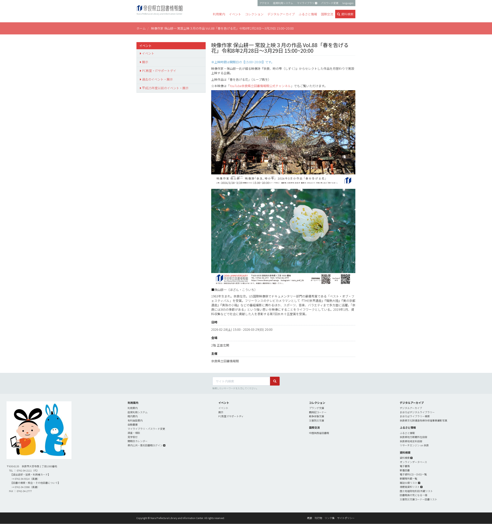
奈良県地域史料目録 (411, 441)
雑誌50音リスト (408, 483)
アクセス (264, 3)
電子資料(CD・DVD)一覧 (413, 474)
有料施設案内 (135, 420)
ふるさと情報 (407, 433)
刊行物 (318, 518)
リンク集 (330, 518)
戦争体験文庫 (316, 416)
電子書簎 (405, 466)
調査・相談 (134, 433)
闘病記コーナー (318, 412)
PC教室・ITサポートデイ (159, 70)
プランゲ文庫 (316, 408)
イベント (148, 53)
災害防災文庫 (316, 420)
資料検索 (405, 458)
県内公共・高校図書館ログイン (145, 445)
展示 (145, 62)
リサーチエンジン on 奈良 (414, 445)
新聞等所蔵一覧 (408, 478)
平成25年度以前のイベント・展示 (165, 88)
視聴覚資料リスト (410, 487)
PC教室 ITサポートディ (231, 416)
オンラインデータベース (413, 462)
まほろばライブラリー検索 (415, 416)
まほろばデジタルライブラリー (417, 412)
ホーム (141, 28)
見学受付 (133, 437)
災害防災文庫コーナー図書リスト (418, 499)
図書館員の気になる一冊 (413, 495)
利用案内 (133, 408)
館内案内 (133, 416)
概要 (309, 518)
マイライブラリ (305, 3)
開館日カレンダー (138, 441)
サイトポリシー (346, 518)
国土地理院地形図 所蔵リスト (416, 491)
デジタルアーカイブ (411, 408)
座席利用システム (283, 3)
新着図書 (405, 470)
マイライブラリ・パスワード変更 (146, 429)
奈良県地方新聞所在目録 (413, 437)
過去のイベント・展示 (157, 79)
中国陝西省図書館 (319, 433)
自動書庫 (133, 424)
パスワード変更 (329, 3)
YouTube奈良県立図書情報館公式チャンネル (260, 85)
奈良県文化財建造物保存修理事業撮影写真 (423, 420)
